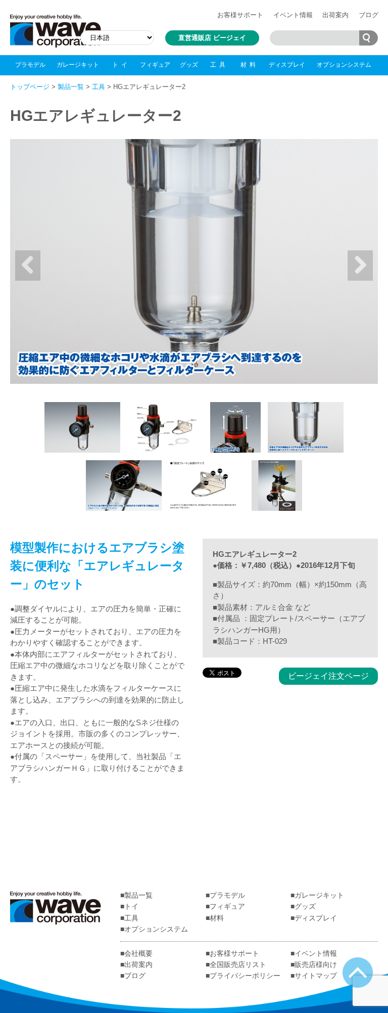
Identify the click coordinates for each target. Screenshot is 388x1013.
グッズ (189, 64)
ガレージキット (78, 64)
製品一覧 (71, 87)
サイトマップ (316, 976)
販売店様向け (316, 964)
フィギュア (155, 64)
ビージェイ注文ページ (328, 676)
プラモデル (30, 64)
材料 (249, 64)
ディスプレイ (287, 64)
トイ (121, 64)
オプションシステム (344, 64)
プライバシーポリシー (245, 976)
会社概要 (138, 953)
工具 (219, 64)
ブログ (368, 15)
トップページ (30, 87)
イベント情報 (293, 15)
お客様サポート (240, 15)
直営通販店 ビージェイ (212, 37)
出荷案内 (335, 15)
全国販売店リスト (238, 964)
